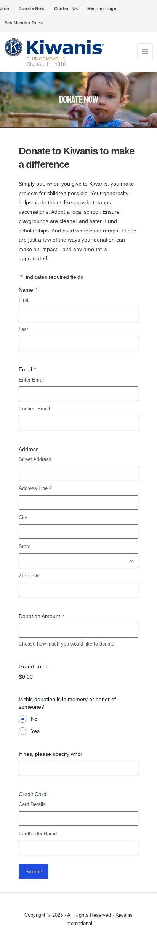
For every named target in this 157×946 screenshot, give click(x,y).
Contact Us (66, 8)
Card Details (32, 804)
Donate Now (32, 8)
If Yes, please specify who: (50, 754)
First (24, 300)
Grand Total (33, 666)
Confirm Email (34, 409)
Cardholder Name (38, 833)
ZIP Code (29, 576)
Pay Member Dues (24, 23)
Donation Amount (41, 616)
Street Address (35, 459)
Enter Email (32, 380)
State (24, 546)
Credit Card (32, 794)
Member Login (102, 8)
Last (23, 329)
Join (5, 8)
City (23, 517)
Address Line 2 (35, 488)
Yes (35, 731)
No (34, 719)
